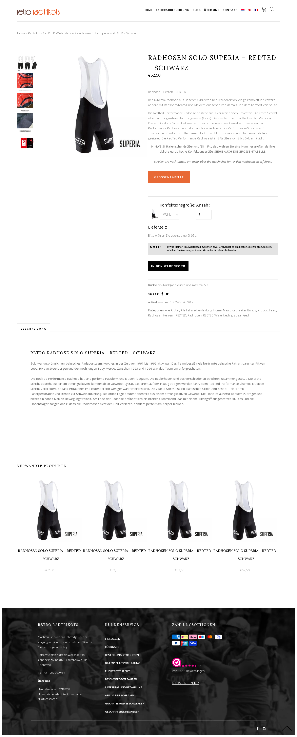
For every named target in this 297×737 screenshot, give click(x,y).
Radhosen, (194, 315)
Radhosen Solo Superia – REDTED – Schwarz (107, 33)
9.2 (199, 666)
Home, (217, 310)
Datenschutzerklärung (122, 663)
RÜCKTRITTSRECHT (117, 671)
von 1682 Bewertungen (188, 671)
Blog (197, 10)
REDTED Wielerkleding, (218, 315)
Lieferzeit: (157, 227)
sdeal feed (241, 315)
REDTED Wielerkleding (59, 33)
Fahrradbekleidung (173, 10)
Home (148, 10)
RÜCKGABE (112, 647)
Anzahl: (203, 205)
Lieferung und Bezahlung (123, 687)
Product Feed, (267, 310)
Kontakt (230, 10)
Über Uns (44, 681)
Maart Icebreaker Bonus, (240, 310)
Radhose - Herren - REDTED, (167, 315)
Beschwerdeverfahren (121, 679)
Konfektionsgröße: (177, 205)
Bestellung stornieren (122, 655)
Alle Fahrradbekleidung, (197, 310)
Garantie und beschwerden (124, 703)
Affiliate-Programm (119, 695)
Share (153, 294)
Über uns (211, 10)
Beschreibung (33, 328)
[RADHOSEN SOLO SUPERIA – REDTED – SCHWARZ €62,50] (49, 480)
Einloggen (112, 639)
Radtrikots (35, 33)
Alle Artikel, (172, 310)
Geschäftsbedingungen (122, 711)
